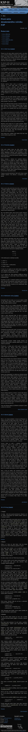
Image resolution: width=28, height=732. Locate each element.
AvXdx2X (6, 722)
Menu (4, 15)
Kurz (15, 9)
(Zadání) (12, 49)
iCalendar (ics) (17, 718)
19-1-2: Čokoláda (6, 35)
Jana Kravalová (23, 711)
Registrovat (24, 7)
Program (3, 137)
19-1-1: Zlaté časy (6, 34)
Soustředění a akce (6, 12)
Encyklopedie (23, 9)
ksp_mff (6, 720)
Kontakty (22, 12)
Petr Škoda (24, 178)
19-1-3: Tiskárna (5, 37)
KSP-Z (10, 9)
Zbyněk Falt (24, 290)
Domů (1, 9)
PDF (26, 28)
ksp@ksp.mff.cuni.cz (7, 718)
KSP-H (4, 2)
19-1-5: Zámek (5, 41)
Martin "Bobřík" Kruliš (22, 409)
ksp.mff (6, 719)
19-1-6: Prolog (5, 43)
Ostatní (16, 12)
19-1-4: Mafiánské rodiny (7, 39)
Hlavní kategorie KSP (6, 4)
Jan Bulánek (24, 502)
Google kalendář (17, 719)
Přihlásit (19, 7)
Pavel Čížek (24, 139)
